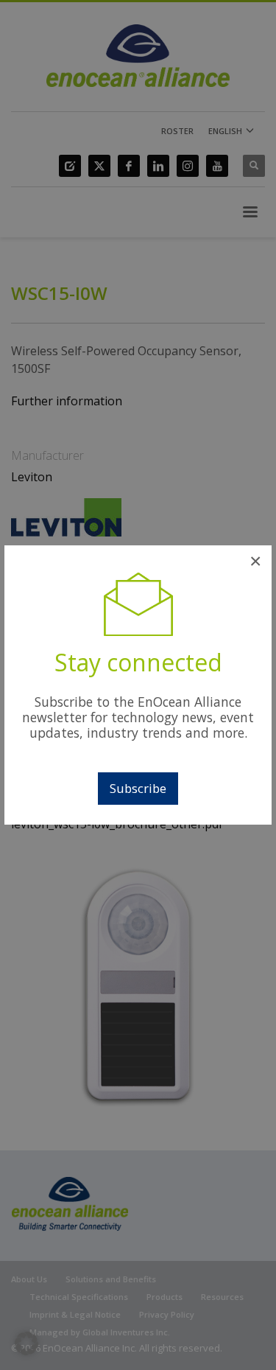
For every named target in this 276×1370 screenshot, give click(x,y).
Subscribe (138, 788)
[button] (26, 1343)
